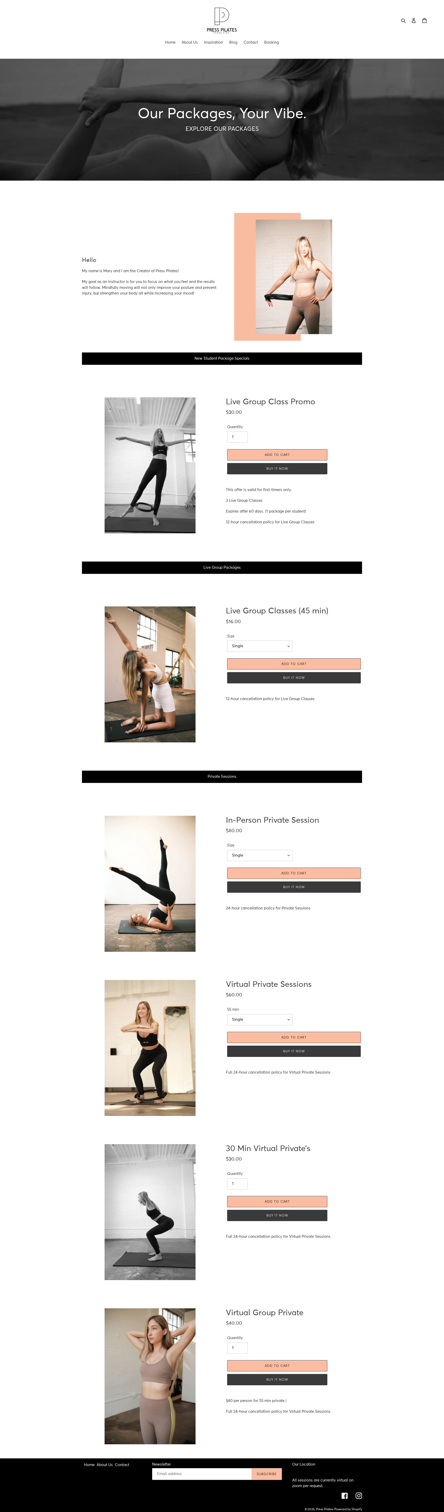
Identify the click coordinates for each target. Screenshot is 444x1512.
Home (89, 1465)
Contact (122, 1465)
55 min (233, 1010)
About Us (105, 1465)
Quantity (235, 427)
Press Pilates (324, 1509)
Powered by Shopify (348, 1509)
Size (230, 636)
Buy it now (277, 468)
